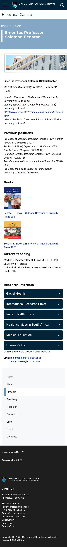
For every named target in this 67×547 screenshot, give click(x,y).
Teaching (12, 399)
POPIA (15, 540)
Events (10, 429)
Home (10, 377)
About (10, 384)
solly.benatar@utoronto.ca (25, 361)
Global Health (15, 293)
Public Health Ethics (20, 314)
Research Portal (10, 460)
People (12, 391)
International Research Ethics (26, 304)
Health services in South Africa (27, 324)
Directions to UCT (11, 452)
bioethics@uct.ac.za (18, 494)
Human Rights (15, 345)
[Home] (20, 479)
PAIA (21, 540)
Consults (12, 414)
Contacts (12, 436)
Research (12, 406)
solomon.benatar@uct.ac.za (26, 357)
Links (9, 421)
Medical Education (19, 335)
